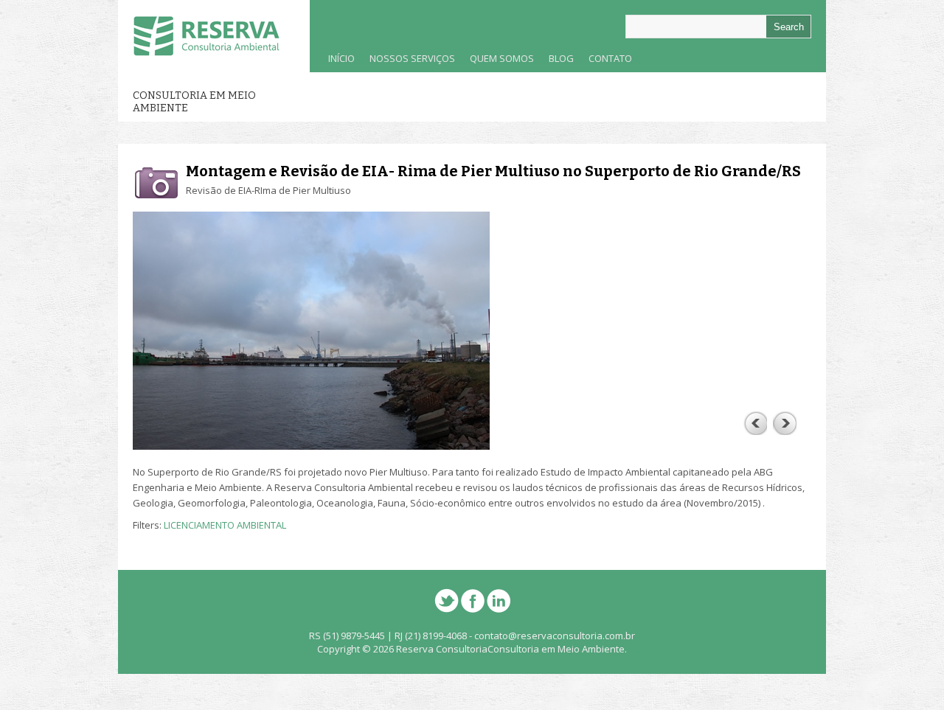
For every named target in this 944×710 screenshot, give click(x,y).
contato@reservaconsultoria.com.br (554, 635)
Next (784, 423)
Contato (610, 58)
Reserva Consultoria (441, 648)
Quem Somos (498, 62)
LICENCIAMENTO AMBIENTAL (225, 525)
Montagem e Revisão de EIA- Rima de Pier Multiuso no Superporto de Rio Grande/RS (493, 171)
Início (341, 58)
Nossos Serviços (408, 62)
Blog (561, 58)
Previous (755, 423)
